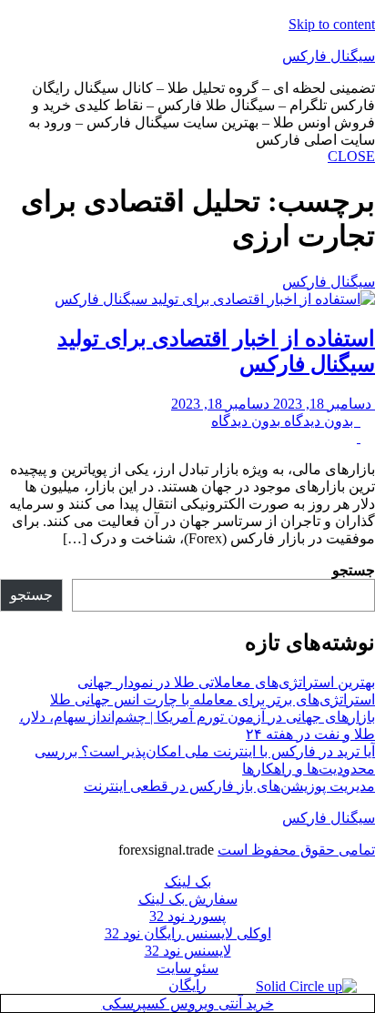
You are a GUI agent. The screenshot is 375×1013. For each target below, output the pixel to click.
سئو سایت (187, 968)
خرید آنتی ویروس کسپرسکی (188, 1003)
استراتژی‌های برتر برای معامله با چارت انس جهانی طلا (212, 699)
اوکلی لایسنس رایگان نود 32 (188, 933)
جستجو (353, 570)
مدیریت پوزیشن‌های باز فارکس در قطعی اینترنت (229, 786)
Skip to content (332, 24)
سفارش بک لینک (188, 899)
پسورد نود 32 (187, 916)
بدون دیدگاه (285, 421)
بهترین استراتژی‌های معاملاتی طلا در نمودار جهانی (226, 682)
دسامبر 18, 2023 (273, 403)
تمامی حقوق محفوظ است (296, 849)
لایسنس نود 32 (188, 950)
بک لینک (188, 881)
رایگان (187, 985)
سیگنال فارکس (328, 56)
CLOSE (351, 156)
